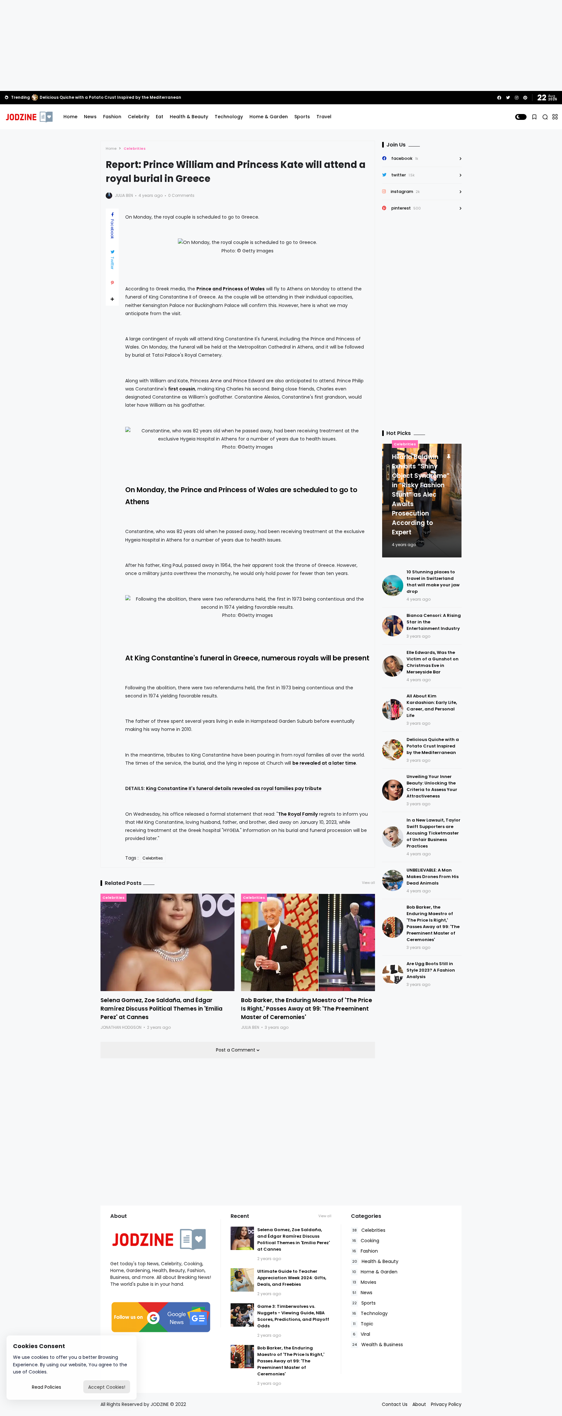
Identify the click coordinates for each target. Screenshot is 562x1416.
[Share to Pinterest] (112, 282)
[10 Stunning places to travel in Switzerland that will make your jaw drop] (392, 585)
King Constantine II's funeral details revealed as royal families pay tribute (234, 788)
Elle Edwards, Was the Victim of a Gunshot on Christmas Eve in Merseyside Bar (433, 662)
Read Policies (46, 1387)
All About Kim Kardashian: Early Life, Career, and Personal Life (432, 706)
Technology (229, 116)
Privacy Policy (446, 1404)
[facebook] (499, 97)
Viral (361, 1334)
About (419, 1404)
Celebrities (135, 148)
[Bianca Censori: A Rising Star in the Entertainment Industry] (392, 625)
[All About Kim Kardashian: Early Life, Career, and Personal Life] (392, 709)
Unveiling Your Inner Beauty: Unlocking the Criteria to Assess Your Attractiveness (432, 786)
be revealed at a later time (324, 763)
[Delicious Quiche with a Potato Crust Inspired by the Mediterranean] (35, 97)
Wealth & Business (377, 1344)
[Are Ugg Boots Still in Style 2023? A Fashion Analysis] (392, 974)
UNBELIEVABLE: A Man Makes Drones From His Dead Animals (433, 876)
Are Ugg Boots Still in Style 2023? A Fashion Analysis (431, 970)
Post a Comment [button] (236, 1050)
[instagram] (516, 97)
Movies (364, 1282)
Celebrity (138, 116)
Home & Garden (268, 116)
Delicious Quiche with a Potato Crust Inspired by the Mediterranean (110, 97)
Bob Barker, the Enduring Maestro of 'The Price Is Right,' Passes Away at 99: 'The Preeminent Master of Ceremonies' (306, 1008)
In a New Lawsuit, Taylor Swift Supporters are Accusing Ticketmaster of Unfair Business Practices (434, 833)
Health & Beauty (189, 116)
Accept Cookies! (106, 1387)
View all (368, 882)
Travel (323, 116)
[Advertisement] (281, 45)
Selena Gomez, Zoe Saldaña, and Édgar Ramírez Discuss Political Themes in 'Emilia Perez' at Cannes (161, 1008)
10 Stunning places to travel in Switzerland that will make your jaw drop (433, 581)
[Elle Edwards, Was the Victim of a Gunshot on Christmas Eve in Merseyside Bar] (392, 666)
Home (70, 116)
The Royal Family (298, 814)
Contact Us (395, 1404)
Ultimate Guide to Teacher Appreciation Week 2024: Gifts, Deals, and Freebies (291, 1277)
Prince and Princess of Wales (230, 289)
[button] (521, 117)
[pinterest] (525, 97)
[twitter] (508, 97)
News (90, 116)
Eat (159, 116)
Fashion (112, 116)
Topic (363, 1323)
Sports (302, 116)
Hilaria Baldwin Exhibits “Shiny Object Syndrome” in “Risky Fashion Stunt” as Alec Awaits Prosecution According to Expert (420, 495)
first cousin (181, 389)
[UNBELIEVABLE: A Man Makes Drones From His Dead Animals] (392, 880)
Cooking (365, 1240)
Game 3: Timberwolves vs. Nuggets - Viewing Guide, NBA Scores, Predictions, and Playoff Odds (293, 1316)
